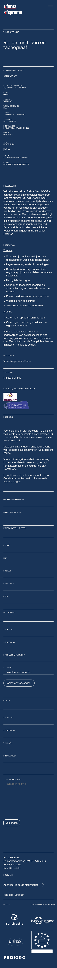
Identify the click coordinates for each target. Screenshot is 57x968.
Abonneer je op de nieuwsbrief (20, 884)
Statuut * (7, 668)
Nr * (5, 558)
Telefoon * (8, 743)
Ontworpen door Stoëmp (43, 904)
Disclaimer (8, 875)
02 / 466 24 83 (11, 867)
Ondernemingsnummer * (14, 500)
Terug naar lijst (11, 32)
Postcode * (8, 584)
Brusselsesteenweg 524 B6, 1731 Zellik (24, 861)
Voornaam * (9, 630)
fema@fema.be (12, 864)
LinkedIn (19, 894)
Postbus (7, 571)
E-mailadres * (9, 756)
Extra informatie (14, 780)
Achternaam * (9, 642)
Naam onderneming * (13, 512)
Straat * (7, 545)
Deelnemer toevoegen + (19, 682)
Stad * (6, 596)
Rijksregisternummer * (14, 655)
